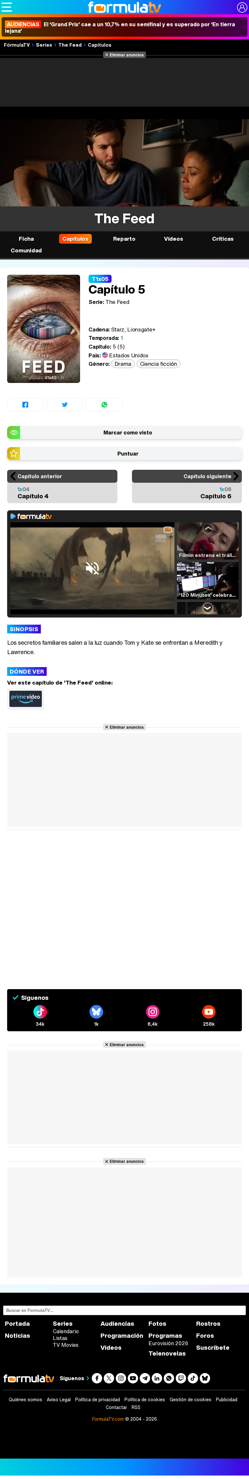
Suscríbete (213, 1347)
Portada (17, 1323)
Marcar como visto (127, 432)
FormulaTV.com (108, 1418)
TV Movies (65, 1345)
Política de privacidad (97, 1399)
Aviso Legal (59, 1399)
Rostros (208, 1323)
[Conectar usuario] (242, 7)
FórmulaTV (17, 44)
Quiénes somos (25, 1399)
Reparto (124, 239)
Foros (205, 1335)
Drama (123, 364)
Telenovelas (167, 1353)
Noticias (17, 1335)
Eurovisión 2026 (168, 1343)
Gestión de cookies (190, 1399)
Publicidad (226, 1399)
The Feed (70, 44)
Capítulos (100, 44)
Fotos (157, 1323)
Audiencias (117, 1323)
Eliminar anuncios (127, 55)
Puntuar (127, 453)
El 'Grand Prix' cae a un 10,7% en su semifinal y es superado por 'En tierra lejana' (120, 27)
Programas (165, 1335)
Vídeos (173, 239)
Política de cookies (144, 1399)
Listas (60, 1338)
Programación (122, 1335)
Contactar (116, 1407)
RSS (136, 1407)
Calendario (66, 1331)
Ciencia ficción (158, 364)
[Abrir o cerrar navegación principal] (7, 7)
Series (44, 44)
